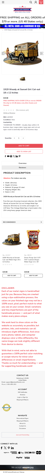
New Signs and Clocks (13, 28)
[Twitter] (14, 156)
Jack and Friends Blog (22, 435)
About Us (23, 423)
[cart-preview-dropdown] (40, 2)
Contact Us (22, 426)
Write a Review (9, 113)
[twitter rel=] (5, 448)
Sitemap (22, 472)
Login (19, 397)
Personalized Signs (22, 418)
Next (41, 53)
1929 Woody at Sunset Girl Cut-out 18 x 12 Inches (18, 30)
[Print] (11, 156)
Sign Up (25, 397)
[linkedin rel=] (12, 448)
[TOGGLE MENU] (3, 2)
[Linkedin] (17, 156)
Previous (3, 53)
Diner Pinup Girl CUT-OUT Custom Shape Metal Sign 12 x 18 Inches (32, 260)
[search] (30, 2)
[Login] (35, 2)
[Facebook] (5, 156)
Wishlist (22, 395)
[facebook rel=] (1, 448)
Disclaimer (22, 428)
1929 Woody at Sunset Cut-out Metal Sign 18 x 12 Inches (12, 260)
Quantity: (8, 138)
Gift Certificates (22, 392)
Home (3, 28)
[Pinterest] (19, 156)
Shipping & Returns (23, 400)
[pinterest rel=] (8, 448)
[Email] (8, 156)
